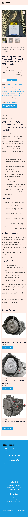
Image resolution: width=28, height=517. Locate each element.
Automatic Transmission (10, 47)
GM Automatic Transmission (14, 487)
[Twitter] (12, 455)
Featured (16, 54)
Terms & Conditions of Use (14, 501)
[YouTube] (15, 455)
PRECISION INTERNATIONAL (11, 102)
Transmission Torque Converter (14, 489)
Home (3, 47)
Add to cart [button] (7, 347)
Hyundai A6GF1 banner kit (8, 88)
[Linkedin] (19, 455)
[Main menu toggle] (25, 2)
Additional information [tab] (7, 118)
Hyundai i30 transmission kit (9, 95)
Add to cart (11, 80)
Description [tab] (4, 115)
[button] (24, 12)
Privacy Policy (14, 499)
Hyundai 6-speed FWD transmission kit (13, 86)
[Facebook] (9, 455)
